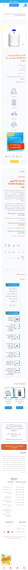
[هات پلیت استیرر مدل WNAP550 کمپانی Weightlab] (17, 363)
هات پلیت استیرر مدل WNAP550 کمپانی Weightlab (10, 363)
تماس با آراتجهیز (14, 5)
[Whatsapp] (4, 532)
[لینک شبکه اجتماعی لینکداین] (14, 1)
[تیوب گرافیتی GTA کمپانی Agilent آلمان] (17, 319)
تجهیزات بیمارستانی (13, 76)
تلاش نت (8, 538)
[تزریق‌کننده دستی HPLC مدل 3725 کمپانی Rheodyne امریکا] (17, 355)
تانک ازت (14, 14)
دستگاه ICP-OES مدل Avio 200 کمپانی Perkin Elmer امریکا (10, 346)
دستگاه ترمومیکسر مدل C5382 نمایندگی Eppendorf (8, 401)
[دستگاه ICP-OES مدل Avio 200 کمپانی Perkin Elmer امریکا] (17, 346)
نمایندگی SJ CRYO (19, 82)
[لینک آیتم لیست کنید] (11, 289)
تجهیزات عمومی (19, 14)
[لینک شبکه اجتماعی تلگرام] (10, 1)
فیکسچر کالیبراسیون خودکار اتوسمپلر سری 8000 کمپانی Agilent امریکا (10, 327)
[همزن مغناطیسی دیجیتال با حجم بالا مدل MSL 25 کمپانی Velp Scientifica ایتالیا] (17, 372)
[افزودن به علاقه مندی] (16, 389)
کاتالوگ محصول (22, 70)
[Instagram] (12, 532)
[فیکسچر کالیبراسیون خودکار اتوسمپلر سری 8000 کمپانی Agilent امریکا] (17, 328)
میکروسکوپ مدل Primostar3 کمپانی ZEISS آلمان (10, 337)
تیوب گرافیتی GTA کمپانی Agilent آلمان (11, 319)
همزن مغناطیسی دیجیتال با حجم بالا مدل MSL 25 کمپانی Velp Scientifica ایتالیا (10, 371)
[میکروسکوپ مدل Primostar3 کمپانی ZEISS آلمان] (17, 337)
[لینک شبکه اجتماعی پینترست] (16, 1)
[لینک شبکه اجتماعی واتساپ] (12, 1)
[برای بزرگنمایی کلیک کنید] (22, 44)
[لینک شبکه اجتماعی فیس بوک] (18, 1)
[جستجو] (10, 305)
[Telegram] (8, 532)
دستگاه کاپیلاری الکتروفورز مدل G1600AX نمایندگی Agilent (19, 401)
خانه (24, 14)
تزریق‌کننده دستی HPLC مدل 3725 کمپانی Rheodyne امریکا (10, 355)
